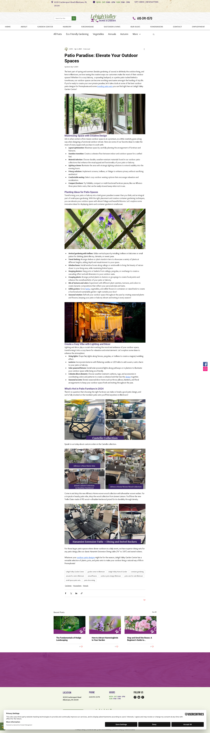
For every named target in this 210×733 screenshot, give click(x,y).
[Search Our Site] (74, 18)
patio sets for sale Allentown (134, 576)
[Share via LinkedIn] (76, 593)
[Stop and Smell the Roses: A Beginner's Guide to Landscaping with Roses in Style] (140, 625)
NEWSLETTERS (152, 2)
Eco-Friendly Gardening (77, 34)
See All (154, 612)
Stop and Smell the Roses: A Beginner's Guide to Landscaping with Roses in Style (139, 639)
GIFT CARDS (139, 2)
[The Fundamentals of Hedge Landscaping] (69, 625)
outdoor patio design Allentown (111, 576)
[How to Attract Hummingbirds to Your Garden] (105, 625)
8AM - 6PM (111, 2)
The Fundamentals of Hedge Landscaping (68, 639)
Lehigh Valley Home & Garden (117, 572)
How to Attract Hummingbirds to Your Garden (105, 639)
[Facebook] (135, 697)
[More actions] (144, 49)
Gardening (68, 586)
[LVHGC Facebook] (205, 364)
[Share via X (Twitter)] (71, 593)
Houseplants (77, 586)
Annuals (112, 34)
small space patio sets (73, 580)
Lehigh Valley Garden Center (75, 572)
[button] (154, 34)
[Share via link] (82, 593)
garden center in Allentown (96, 572)
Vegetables (98, 34)
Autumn (124, 34)
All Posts (58, 34)
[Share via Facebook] (66, 593)
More (135, 34)
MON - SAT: (101, 2)
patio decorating (89, 580)
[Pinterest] (142, 697)
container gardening (137, 572)
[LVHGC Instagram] (205, 369)
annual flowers (92, 576)
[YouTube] (138, 697)
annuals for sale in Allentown (75, 576)
